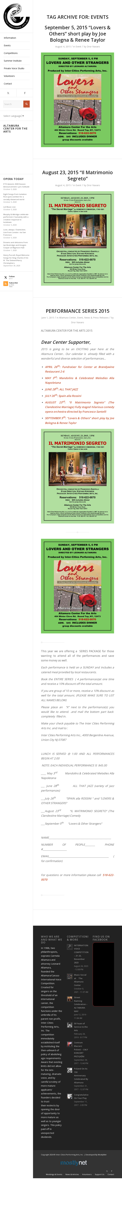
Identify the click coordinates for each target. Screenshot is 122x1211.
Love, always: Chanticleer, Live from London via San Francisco (14, 232)
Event (78, 46)
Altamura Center (67, 317)
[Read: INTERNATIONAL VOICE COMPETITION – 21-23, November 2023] (70, 947)
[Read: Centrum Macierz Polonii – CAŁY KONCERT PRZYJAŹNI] (70, 1044)
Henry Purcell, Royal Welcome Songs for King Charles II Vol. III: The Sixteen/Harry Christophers (16, 259)
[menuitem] (16, 38)
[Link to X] (8, 93)
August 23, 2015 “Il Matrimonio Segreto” (77, 175)
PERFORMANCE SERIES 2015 (77, 311)
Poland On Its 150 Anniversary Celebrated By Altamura (81, 1075)
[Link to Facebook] (25, 93)
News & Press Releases (96, 317)
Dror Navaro (93, 46)
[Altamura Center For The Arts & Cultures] (16, 16)
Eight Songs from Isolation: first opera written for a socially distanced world (15, 197)
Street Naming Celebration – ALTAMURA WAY (80, 1004)
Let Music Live (9, 207)
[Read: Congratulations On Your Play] (70, 1096)
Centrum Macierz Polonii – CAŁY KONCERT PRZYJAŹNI (81, 1049)
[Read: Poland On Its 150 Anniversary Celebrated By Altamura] (70, 1070)
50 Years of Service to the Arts (81, 1027)
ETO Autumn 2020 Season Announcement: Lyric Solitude (16, 185)
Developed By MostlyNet (95, 1154)
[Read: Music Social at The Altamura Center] (70, 976)
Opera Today (13, 179)
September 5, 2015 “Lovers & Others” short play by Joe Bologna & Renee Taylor (78, 33)
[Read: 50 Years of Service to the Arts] (70, 1025)
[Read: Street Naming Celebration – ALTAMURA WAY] (70, 999)
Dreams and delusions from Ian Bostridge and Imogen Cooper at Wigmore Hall (15, 245)
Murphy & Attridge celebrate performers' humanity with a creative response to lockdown (15, 218)
